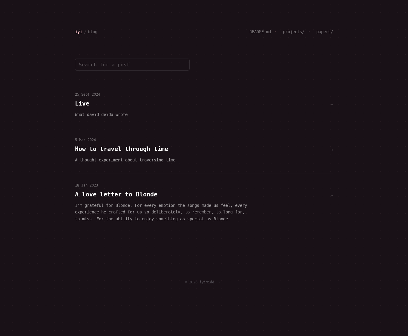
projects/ (292, 31)
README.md (260, 31)
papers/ (323, 31)
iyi (78, 31)
